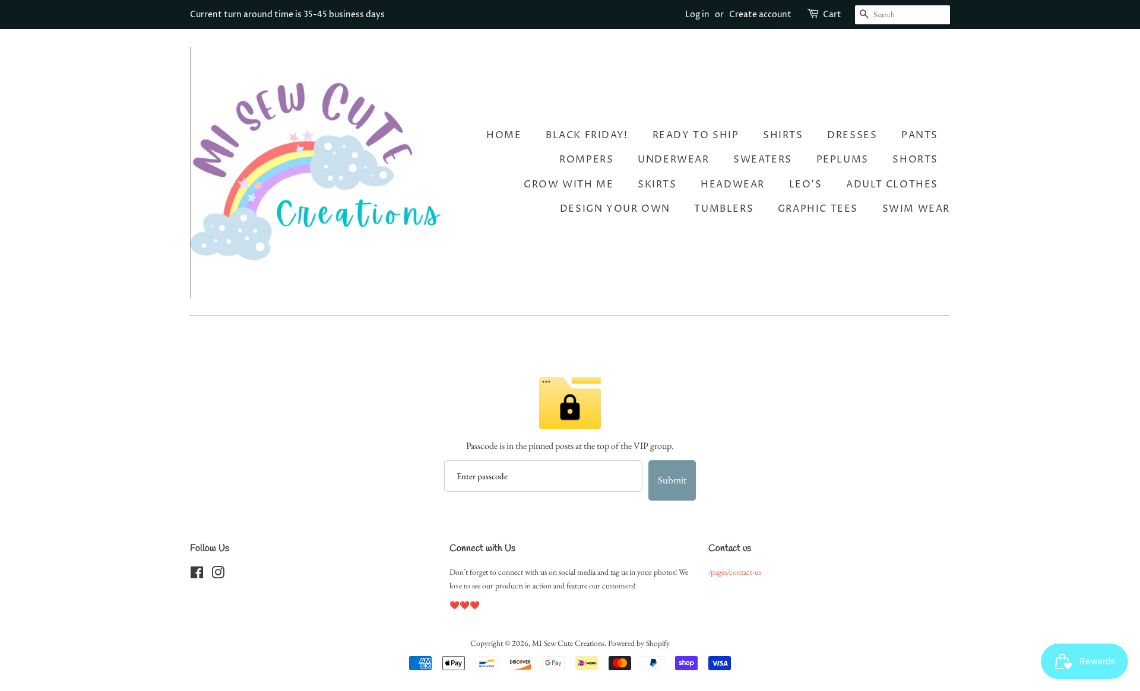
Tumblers (723, 208)
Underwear (673, 159)
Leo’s (805, 184)
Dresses (852, 135)
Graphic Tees (818, 208)
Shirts (783, 135)
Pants (919, 135)
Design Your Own (615, 208)
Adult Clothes (892, 184)
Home (503, 135)
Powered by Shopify (639, 643)
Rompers (586, 159)
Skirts (657, 184)
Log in (697, 14)
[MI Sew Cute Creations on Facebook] (197, 574)
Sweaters (762, 159)
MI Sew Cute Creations (568, 643)
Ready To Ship (696, 135)
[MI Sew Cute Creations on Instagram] (217, 574)
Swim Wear (916, 208)
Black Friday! (587, 135)
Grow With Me (568, 184)
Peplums (842, 159)
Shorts (915, 159)
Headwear (733, 184)
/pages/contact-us (734, 571)
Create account (760, 14)
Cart (832, 14)
